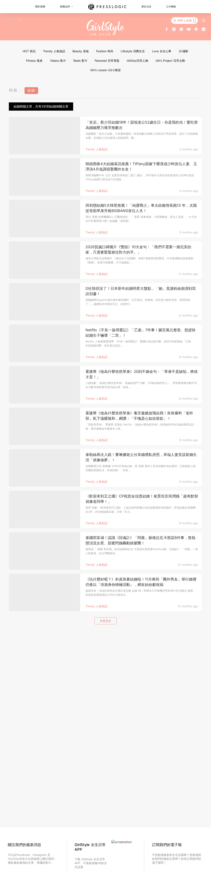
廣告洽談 (146, 6)
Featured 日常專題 (107, 60)
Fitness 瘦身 (34, 60)
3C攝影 (183, 51)
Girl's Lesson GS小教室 (105, 70)
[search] (204, 20)
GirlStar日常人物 (137, 60)
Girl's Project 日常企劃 (170, 60)
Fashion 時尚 (104, 51)
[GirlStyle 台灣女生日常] (105, 28)
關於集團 (40, 6)
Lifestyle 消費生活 (133, 51)
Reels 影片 (80, 60)
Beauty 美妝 (81, 51)
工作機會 (171, 6)
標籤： (15, 90)
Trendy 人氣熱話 (54, 51)
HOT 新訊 (29, 51)
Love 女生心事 (161, 51)
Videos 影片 (58, 60)
